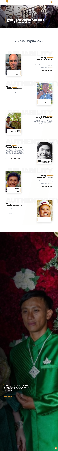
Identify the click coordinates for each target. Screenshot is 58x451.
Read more (7, 396)
